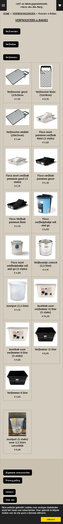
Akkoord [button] (51, 519)
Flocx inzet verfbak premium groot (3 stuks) (17, 179)
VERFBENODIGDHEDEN (24, 13)
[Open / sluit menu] (3, 5)
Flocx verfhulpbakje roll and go (45, 222)
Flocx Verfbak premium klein (17, 220)
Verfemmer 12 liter (45, 349)
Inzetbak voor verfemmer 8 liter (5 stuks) (17, 352)
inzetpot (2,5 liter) (17, 305)
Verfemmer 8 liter (17, 392)
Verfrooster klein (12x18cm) (45, 93)
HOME (6, 13)
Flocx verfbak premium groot (45, 177)
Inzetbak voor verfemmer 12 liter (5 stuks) (45, 309)
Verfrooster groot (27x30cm (17, 93)
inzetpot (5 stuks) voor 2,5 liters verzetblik (17, 442)
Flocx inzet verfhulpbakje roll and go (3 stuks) (17, 265)
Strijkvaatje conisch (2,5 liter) (45, 264)
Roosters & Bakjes (47, 13)
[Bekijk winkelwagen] (59, 5)
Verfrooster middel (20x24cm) (17, 133)
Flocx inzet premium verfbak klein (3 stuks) (45, 135)
